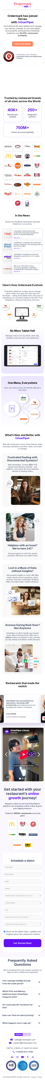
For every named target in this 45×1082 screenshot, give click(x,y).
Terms (40, 1077)
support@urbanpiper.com (25, 1043)
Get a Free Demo (22, 44)
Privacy (33, 1077)
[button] (6, 754)
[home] (23, 4)
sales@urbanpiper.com (25, 1039)
